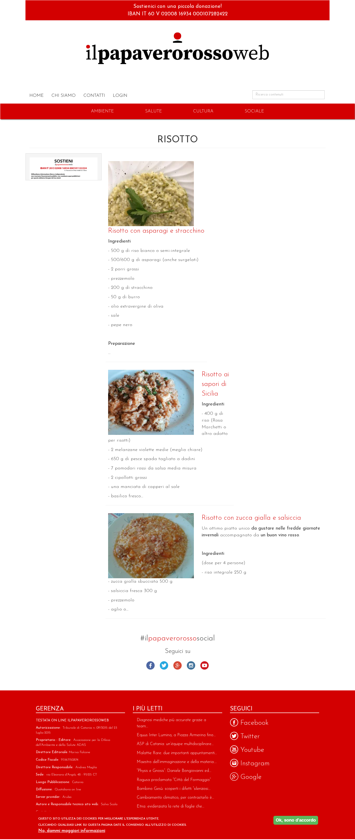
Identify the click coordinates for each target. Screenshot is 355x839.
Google (177, 665)
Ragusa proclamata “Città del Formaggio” (174, 780)
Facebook (150, 665)
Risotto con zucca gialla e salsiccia (251, 518)
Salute (153, 111)
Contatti (94, 95)
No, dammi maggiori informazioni (71, 831)
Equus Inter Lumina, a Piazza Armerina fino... (176, 735)
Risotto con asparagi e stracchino (156, 230)
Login (120, 95)
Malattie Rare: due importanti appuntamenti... (177, 753)
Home (36, 95)
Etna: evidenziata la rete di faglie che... (170, 806)
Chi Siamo (63, 95)
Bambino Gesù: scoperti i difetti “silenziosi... (174, 789)
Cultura (203, 111)
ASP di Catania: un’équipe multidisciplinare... (175, 744)
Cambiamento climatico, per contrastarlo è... (175, 798)
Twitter (164, 665)
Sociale (254, 111)
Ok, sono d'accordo (296, 820)
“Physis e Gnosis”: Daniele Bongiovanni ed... (174, 771)
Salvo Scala (109, 804)
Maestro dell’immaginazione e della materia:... (177, 762)
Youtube (204, 665)
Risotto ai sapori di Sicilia (215, 384)
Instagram (191, 665)
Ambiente (102, 111)
